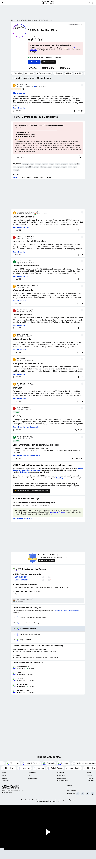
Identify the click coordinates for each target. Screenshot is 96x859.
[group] (17, 73)
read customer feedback (57, 512)
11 (22, 132)
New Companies (71, 788)
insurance (57, 167)
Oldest (49, 177)
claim (31, 164)
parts (71, 164)
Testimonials (5, 780)
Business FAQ (60, 775)
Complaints (48, 68)
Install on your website (46, 560)
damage (43, 167)
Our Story (4, 775)
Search (89, 2)
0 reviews (67, 48)
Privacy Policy (90, 778)
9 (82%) (26, 136)
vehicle (77, 164)
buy (70, 167)
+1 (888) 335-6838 (21, 577)
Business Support (61, 778)
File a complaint (48, 62)
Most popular (39, 177)
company (21, 167)
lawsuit (64, 167)
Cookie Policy (90, 780)
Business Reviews (71, 790)
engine (38, 164)
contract (44, 164)
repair (51, 164)
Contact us (4, 778)
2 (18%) (25, 134)
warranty (25, 164)
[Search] (45, 157)
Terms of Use (90, 775)
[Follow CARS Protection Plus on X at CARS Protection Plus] (16, 594)
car (15, 167)
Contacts (65, 68)
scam (57, 164)
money (36, 167)
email (49, 167)
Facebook (78, 793)
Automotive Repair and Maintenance (67, 610)
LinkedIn (92, 793)
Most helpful (26, 177)
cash (75, 167)
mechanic (64, 164)
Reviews (32, 68)
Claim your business (62, 780)
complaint (29, 167)
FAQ (29, 775)
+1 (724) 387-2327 (21, 580)
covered (16, 170)
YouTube (87, 793)
